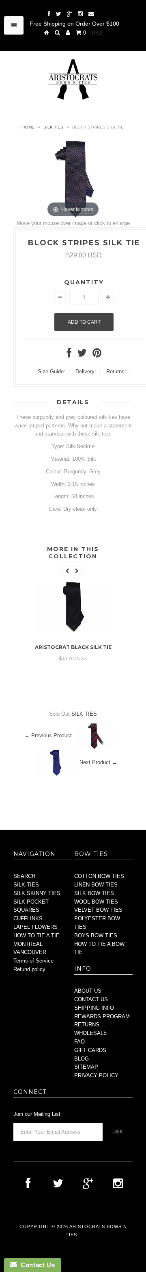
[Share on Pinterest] (96, 355)
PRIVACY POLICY (96, 1075)
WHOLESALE (90, 1033)
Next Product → (98, 762)
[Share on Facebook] (69, 355)
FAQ (79, 1042)
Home (28, 127)
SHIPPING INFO (94, 1008)
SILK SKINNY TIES (36, 893)
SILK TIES (53, 127)
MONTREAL (28, 944)
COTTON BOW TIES (99, 876)
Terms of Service (33, 961)
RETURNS (86, 1025)
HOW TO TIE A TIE (36, 935)
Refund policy (29, 969)
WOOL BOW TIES (96, 902)
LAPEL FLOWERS (35, 927)
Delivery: (85, 371)
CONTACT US (91, 999)
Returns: (116, 371)
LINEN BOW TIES (96, 885)
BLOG (81, 1059)
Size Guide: (51, 371)
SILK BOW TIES (94, 893)
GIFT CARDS (90, 1050)
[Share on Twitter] (82, 355)
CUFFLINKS (28, 918)
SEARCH (24, 876)
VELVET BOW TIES (98, 910)
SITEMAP (86, 1067)
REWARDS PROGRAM (102, 1016)
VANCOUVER (29, 952)
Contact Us (36, 1264)
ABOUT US (87, 991)
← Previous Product (48, 735)
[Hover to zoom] (73, 179)
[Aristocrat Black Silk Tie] (73, 631)
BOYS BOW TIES (95, 935)
